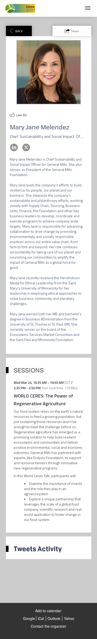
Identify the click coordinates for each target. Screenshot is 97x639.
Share (75, 31)
